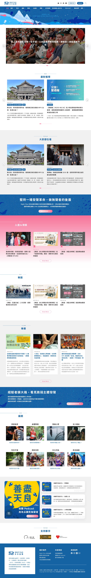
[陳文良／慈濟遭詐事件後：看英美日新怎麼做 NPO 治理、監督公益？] (25, 90)
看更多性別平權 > (14, 468)
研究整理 (47, 8)
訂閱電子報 (71, 3)
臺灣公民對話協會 (44, 555)
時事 (17, 8)
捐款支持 (80, 3)
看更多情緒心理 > (55, 442)
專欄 (41, 8)
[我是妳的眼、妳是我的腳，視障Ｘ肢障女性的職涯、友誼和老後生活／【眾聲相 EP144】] (18, 239)
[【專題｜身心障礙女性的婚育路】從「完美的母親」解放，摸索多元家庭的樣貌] (45, 239)
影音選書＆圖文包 (57, 8)
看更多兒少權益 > (76, 442)
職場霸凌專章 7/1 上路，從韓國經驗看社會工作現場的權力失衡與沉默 (45, 43)
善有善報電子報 (59, 557)
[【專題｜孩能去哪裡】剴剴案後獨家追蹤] (72, 239)
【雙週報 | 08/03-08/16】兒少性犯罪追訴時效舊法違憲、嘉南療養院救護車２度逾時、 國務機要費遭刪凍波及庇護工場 (65, 109)
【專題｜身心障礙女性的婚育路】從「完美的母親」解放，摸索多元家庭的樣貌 (45, 254)
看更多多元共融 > (55, 468)
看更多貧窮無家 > (14, 442)
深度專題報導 (58, 553)
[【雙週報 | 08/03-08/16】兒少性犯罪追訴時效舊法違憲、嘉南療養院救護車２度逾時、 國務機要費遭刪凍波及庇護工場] (65, 90)
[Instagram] (66, 3)
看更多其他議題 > (76, 468)
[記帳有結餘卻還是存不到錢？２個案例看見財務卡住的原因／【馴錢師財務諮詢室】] (18, 335)
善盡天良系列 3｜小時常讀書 (62, 510)
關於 (12, 8)
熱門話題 (10, 104)
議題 (23, 8)
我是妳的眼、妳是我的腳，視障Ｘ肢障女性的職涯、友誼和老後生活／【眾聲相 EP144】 (18, 254)
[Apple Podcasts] (61, 3)
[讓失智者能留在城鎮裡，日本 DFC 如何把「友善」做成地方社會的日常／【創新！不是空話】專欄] (73, 335)
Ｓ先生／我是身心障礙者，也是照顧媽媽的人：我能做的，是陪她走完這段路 (45, 356)
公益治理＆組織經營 (17, 104)
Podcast (68, 8)
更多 (82, 8)
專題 (28, 8)
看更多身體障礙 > (35, 442)
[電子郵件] (58, 3)
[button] (43, 65)
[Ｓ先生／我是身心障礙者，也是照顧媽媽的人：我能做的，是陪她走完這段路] (45, 335)
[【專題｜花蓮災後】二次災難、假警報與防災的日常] (18, 291)
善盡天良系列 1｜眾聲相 (61, 483)
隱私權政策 (42, 557)
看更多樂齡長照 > (35, 468)
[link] (45, 46)
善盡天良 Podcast (60, 555)
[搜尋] (85, 3)
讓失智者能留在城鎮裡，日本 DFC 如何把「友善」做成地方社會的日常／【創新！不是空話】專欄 (73, 357)
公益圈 (35, 8)
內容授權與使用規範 (45, 559)
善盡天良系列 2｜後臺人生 (62, 496)
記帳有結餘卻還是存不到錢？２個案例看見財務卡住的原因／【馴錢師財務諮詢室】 (18, 356)
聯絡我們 (76, 8)
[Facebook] (63, 3)
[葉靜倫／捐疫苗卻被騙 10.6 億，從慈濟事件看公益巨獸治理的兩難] (65, 154)
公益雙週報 (50, 104)
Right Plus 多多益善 (45, 553)
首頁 (7, 8)
